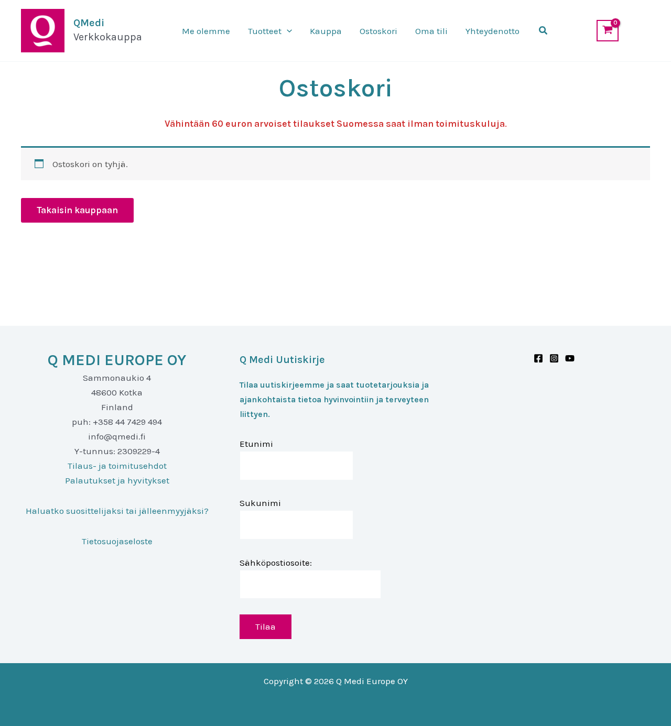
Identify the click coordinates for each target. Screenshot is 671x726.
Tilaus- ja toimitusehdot (117, 465)
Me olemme (206, 31)
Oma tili (431, 31)
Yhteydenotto (493, 31)
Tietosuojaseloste (117, 541)
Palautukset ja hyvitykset (117, 480)
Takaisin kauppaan (77, 210)
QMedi (88, 23)
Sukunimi (260, 503)
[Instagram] (554, 358)
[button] (287, 31)
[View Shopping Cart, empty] (608, 30)
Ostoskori (378, 31)
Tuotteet (265, 31)
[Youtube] (570, 358)
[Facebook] (538, 358)
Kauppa (326, 31)
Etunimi (256, 443)
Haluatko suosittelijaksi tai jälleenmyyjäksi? (117, 510)
